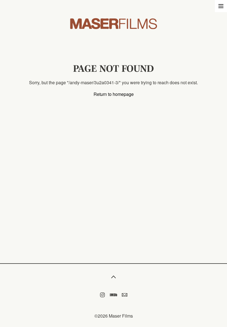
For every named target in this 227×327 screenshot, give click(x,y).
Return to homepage (114, 94)
